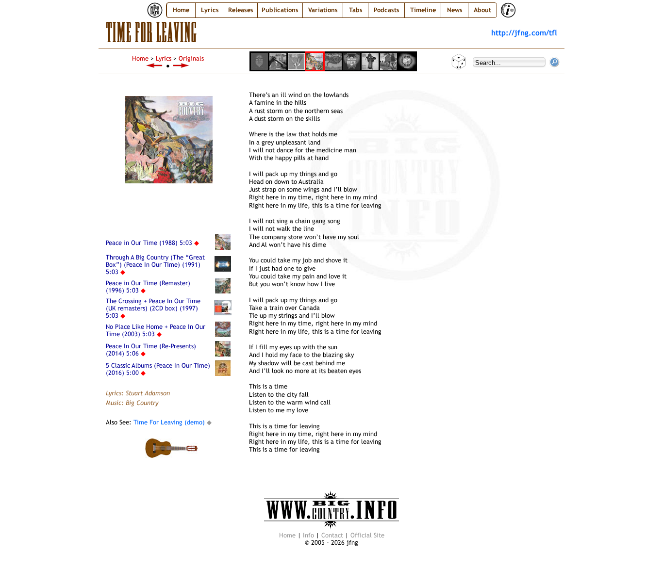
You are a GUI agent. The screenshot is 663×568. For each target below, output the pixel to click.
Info (308, 535)
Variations (323, 10)
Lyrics (163, 58)
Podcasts (386, 10)
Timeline (423, 10)
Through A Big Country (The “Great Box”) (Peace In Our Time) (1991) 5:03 (155, 265)
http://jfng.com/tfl (524, 32)
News (455, 10)
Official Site (367, 535)
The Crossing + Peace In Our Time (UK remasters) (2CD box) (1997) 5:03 (153, 308)
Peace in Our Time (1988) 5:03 (149, 242)
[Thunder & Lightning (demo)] (154, 65)
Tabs (356, 10)
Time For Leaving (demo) (168, 422)
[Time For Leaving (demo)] (181, 65)
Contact (332, 535)
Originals (191, 58)
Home (181, 10)
